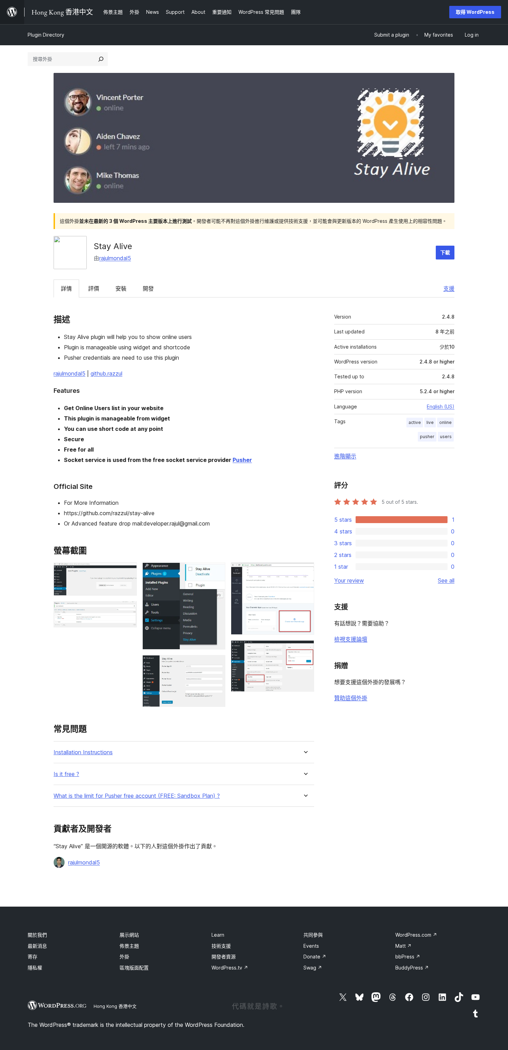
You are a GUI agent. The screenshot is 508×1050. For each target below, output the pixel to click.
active (414, 422)
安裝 (120, 288)
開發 (148, 288)
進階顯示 (345, 456)
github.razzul (106, 373)
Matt (403, 946)
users (446, 436)
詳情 (66, 288)
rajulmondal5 (115, 258)
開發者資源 (223, 956)
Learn (217, 935)
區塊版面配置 (134, 968)
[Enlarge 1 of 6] (127, 571)
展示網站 (129, 935)
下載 (445, 252)
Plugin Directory (46, 35)
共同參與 (313, 935)
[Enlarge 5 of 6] (304, 571)
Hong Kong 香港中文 (115, 1006)
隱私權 (35, 968)
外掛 (124, 956)
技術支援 (221, 946)
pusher (427, 436)
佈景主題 (129, 946)
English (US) (440, 406)
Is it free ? (66, 774)
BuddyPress (412, 968)
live (430, 422)
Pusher (242, 459)
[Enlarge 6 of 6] (304, 649)
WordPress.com (416, 935)
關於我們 (37, 935)
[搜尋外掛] (101, 59)
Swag (312, 968)
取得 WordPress (475, 12)
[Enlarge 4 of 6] (216, 664)
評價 (93, 288)
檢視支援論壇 (350, 639)
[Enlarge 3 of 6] (216, 571)
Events (311, 946)
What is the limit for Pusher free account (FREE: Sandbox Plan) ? (137, 796)
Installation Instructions (83, 752)
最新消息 (37, 946)
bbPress (407, 956)
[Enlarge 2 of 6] (127, 610)
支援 (448, 288)
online (445, 422)
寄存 (32, 956)
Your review (349, 580)
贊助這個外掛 (350, 697)
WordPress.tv (229, 968)
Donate (314, 956)
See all (446, 580)
